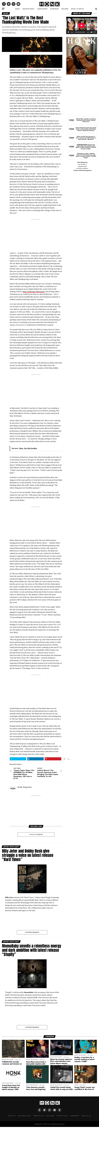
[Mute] (91, 32)
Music (17, 9)
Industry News (28, 9)
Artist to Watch (77, 9)
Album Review (42, 9)
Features (64, 9)
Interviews (54, 9)
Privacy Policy (62, 1115)
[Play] (69, 32)
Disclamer (50, 1115)
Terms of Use (38, 1115)
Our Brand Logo (24, 1115)
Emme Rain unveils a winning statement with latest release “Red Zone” (86, 120)
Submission (74, 1115)
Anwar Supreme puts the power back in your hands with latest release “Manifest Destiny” (86, 129)
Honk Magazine (24, 787)
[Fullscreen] (95, 32)
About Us (11, 1115)
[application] (81, 25)
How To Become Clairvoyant (33, 291)
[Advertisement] (36, 233)
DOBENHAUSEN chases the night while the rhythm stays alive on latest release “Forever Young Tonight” (86, 147)
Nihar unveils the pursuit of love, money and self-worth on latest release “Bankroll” (86, 138)
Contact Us (86, 1115)
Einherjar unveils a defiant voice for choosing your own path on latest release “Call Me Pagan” (86, 155)
